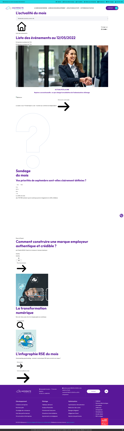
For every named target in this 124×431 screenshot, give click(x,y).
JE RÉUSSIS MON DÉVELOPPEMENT (56, 8)
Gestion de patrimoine (75, 416)
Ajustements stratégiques (50, 416)
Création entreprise (22, 404)
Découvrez (20, 362)
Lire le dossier (20, 321)
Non (22, 184)
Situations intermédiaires (49, 413)
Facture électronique (69, 2)
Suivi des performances (23, 413)
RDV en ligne (110, 2)
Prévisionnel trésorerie (48, 410)
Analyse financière (47, 407)
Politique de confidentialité (44, 422)
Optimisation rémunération (76, 404)
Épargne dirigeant (73, 410)
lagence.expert (70, 422)
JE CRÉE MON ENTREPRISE (40, 8)
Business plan (20, 407)
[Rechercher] (107, 18)
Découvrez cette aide (63, 100)
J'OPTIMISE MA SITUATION (87, 8)
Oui (18, 184)
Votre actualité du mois (23, 371)
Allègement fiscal (73, 413)
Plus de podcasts (21, 263)
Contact (93, 391)
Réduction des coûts (74, 407)
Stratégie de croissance (23, 410)
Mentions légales (31, 422)
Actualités (79, 2)
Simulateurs (102, 2)
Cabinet (59, 2)
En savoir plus (88, 429)
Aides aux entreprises (90, 2)
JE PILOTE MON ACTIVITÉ (73, 8)
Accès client (120, 2)
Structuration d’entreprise (24, 416)
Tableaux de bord (47, 404)
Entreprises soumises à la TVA (24, 42)
